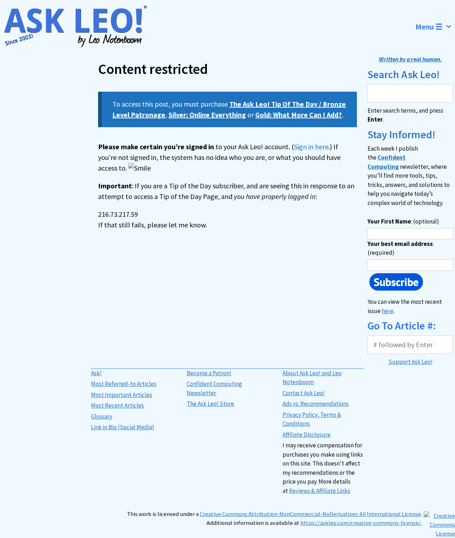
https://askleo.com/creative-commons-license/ (360, 523)
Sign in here (311, 146)
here (388, 311)
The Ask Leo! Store (210, 404)
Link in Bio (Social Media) (122, 427)
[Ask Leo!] (80, 26)
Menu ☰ (429, 27)
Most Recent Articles (117, 405)
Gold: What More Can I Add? (298, 114)
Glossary (101, 416)
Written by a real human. (410, 59)
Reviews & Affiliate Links (319, 491)
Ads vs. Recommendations (316, 404)
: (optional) (403, 221)
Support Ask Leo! (411, 362)
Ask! (96, 373)
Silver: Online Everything (207, 114)
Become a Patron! (209, 373)
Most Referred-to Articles (123, 384)
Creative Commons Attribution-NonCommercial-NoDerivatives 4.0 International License (310, 514)
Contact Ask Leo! (304, 393)
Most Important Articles (121, 395)
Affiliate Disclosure (307, 435)
